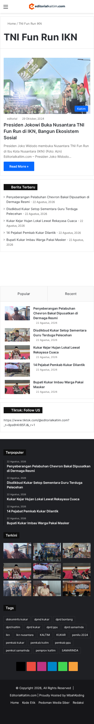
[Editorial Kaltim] (47, 6)
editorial (12, 118)
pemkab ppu (63, 642)
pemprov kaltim (45, 650)
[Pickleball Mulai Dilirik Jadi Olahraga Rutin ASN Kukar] (47, 552)
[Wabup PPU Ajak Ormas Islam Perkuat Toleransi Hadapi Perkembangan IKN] (77, 588)
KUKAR (61, 635)
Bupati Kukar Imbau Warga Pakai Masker (36, 240)
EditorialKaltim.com (23, 695)
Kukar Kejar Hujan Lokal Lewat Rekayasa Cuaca (41, 221)
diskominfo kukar (17, 619)
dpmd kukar (41, 619)
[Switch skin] (80, 8)
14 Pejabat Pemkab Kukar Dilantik (31, 232)
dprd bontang (64, 619)
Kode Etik (28, 702)
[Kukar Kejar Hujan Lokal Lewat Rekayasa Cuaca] (17, 352)
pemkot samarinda (17, 650)
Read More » (19, 166)
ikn (8, 635)
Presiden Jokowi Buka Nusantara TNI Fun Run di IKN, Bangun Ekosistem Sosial (44, 131)
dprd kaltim (13, 627)
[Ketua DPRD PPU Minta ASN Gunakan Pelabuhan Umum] (17, 588)
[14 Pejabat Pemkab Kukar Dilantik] (17, 370)
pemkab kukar (15, 642)
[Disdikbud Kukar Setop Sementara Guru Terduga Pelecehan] (17, 335)
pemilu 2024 (80, 635)
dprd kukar (33, 627)
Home (11, 23)
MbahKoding (75, 695)
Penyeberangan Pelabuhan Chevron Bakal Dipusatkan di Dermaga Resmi (55, 313)
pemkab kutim (40, 642)
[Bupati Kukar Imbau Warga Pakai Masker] (17, 387)
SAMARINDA (70, 650)
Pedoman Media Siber (54, 702)
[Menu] (5, 8)
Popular (24, 294)
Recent (70, 294)
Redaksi (78, 702)
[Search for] (88, 8)
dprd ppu (52, 627)
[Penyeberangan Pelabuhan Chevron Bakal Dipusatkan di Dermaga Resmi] (17, 313)
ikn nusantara (25, 635)
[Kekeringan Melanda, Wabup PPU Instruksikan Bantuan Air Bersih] (47, 588)
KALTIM (45, 635)
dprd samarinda (74, 627)
